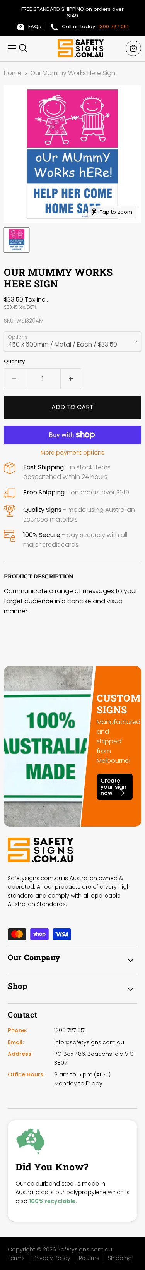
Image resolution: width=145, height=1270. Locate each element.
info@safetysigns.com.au (89, 1042)
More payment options (72, 453)
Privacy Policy (51, 1258)
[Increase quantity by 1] (71, 378)
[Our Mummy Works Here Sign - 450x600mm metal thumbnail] (16, 240)
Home (13, 73)
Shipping (120, 1258)
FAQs (34, 26)
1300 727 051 (113, 26)
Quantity (14, 361)
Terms (16, 1258)
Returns (89, 1258)
